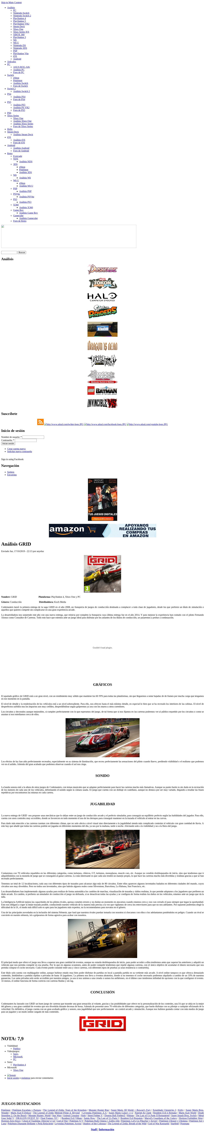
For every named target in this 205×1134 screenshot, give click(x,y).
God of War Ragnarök (158, 1123)
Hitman (130, 1115)
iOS (15, 56)
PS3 (15, 199)
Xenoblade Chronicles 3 (164, 1110)
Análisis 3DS (25, 172)
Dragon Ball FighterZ (114, 1115)
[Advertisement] (102, 1083)
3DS (15, 164)
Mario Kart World (187, 1112)
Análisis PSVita (26, 196)
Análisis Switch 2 (21, 91)
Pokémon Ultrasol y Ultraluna (173, 1121)
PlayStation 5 (19, 21)
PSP (15, 51)
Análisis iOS (19, 140)
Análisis (11, 7)
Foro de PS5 (19, 110)
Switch (10, 75)
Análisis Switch (20, 83)
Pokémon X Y (76, 1121)
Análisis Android (21, 148)
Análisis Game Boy (28, 213)
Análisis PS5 (19, 105)
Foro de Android (21, 150)
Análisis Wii (25, 177)
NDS (15, 159)
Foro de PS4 (19, 99)
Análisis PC (18, 69)
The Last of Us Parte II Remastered (152, 1115)
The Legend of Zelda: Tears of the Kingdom (65, 1110)
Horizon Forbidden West (191, 1118)
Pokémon (17, 80)
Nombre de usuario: (11, 437)
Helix (9, 129)
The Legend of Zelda (43, 1112)
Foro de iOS (19, 142)
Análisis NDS (25, 161)
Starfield (175, 1123)
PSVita (16, 194)
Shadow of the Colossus (94, 1123)
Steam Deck (19, 26)
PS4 (9, 94)
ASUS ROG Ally (21, 67)
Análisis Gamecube (28, 218)
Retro (9, 153)
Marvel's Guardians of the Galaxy (161, 1118)
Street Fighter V (95, 1115)
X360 (16, 204)
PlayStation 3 (19, 37)
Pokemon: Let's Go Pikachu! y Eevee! (139, 1121)
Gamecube (18, 215)
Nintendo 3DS (20, 48)
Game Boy (18, 210)
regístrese (25, 1078)
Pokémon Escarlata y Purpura (26, 1110)
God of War (62, 1121)
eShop (16, 78)
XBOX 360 (18, 34)
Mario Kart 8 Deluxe (21, 1112)
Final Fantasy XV (49, 1118)
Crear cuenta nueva (16, 448)
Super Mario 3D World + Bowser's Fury (131, 1110)
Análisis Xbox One (22, 121)
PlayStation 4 (19, 18)
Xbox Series (13, 115)
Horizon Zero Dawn (11, 1121)
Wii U (16, 42)
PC (14, 10)
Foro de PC (18, 72)
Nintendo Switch (21, 13)
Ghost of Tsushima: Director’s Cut (38, 1121)
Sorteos (10, 472)
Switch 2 (11, 88)
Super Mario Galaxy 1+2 (121, 1112)
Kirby (181, 1110)
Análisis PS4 (19, 96)
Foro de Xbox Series (23, 126)
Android (17, 59)
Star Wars (56, 1115)
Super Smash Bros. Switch (184, 1115)
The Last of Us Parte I (108, 1118)
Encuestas (12, 474)
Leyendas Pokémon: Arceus (68, 1123)
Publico (16, 1048)
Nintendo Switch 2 (22, 15)
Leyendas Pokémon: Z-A (94, 1112)
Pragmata (184, 1123)
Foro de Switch (20, 86)
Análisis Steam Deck (23, 134)
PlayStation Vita (21, 53)
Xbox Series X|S (21, 32)
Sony (15, 1054)
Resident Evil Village (72, 1118)
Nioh (83, 1115)
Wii (15, 40)
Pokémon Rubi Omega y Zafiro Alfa (102, 1121)
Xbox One (18, 29)
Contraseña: (7, 440)
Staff (94, 1129)
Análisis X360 (26, 207)
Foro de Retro (19, 221)
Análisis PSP (25, 191)
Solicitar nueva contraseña (19, 451)
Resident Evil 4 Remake (165, 1112)
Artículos (11, 61)
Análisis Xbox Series (23, 123)
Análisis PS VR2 (21, 107)
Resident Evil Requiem (132, 1118)
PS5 (9, 102)
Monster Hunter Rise (99, 1110)
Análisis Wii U (26, 186)
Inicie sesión (13, 1078)
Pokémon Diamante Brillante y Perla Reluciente (30, 1123)
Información (106, 1129)
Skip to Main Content (11, 2)
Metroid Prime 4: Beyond (67, 1112)
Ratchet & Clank (143, 1112)
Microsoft (17, 1056)
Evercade (17, 156)
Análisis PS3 (25, 202)
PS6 (9, 113)
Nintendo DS (19, 45)
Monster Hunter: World (39, 1115)
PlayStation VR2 (21, 24)
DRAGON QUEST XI (27, 1118)
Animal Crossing (71, 1115)
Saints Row (89, 1118)
